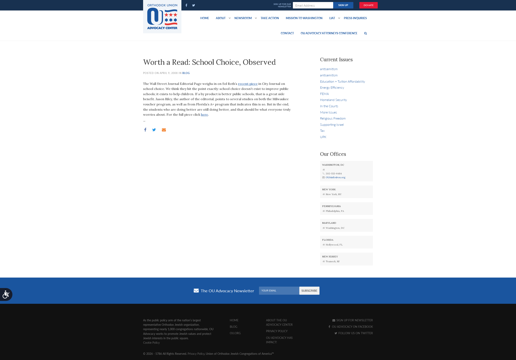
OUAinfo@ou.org (335, 177)
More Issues (328, 112)
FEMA (324, 93)
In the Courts (329, 106)
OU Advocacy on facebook (352, 327)
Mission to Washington (304, 18)
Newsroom (243, 18)
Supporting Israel (332, 124)
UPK (323, 136)
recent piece (248, 84)
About (221, 18)
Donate (368, 5)
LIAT (332, 18)
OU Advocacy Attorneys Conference (329, 33)
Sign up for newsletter (354, 320)
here (204, 114)
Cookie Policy (151, 342)
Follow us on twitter (355, 333)
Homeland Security (333, 99)
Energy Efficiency (332, 87)
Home (204, 18)
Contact (287, 33)
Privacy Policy (277, 331)
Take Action (270, 18)
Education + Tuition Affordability (342, 81)
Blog (186, 73)
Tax (322, 130)
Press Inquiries (355, 18)
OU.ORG (235, 333)
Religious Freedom (333, 118)
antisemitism (329, 69)
